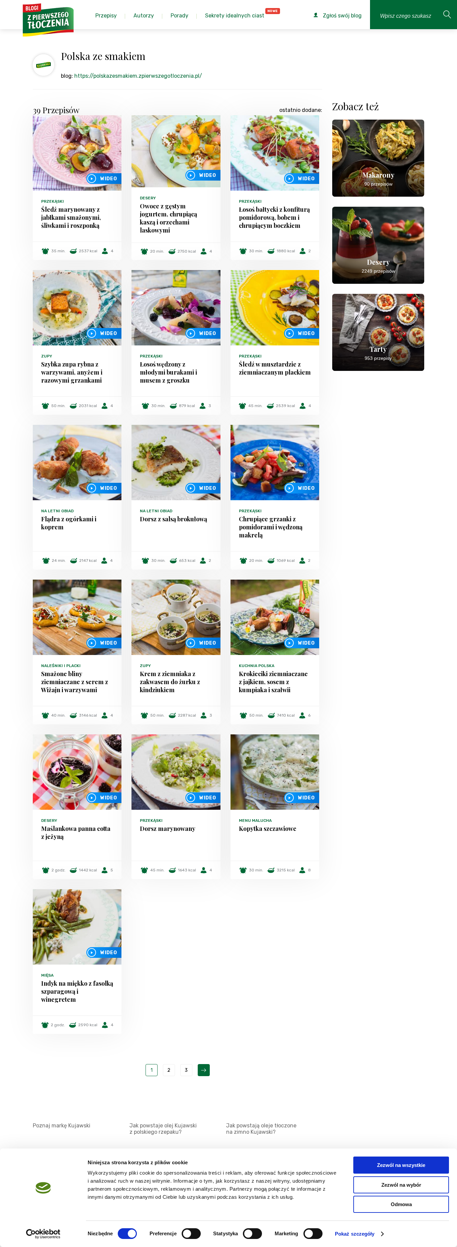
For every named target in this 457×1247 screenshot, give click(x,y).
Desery (148, 198)
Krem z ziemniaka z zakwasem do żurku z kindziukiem (170, 682)
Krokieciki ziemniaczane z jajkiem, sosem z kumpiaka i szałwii (273, 682)
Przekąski (52, 201)
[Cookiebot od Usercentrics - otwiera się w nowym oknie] (43, 1234)
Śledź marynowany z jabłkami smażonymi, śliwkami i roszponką (71, 217)
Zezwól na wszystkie (401, 1165)
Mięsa (47, 975)
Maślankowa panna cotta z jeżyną (75, 833)
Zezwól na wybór (401, 1185)
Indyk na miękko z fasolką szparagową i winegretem (77, 991)
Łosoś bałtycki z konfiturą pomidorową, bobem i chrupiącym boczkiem (274, 217)
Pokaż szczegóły (355, 1234)
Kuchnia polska (256, 665)
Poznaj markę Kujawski (61, 1125)
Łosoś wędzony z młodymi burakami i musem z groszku (168, 372)
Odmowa (401, 1204)
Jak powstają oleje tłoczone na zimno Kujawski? (261, 1128)
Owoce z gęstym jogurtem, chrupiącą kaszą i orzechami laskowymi (168, 218)
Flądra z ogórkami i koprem (68, 523)
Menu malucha (255, 820)
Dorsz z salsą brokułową (173, 519)
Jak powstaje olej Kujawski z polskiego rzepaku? (163, 1128)
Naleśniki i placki (61, 665)
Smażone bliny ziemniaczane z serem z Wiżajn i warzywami (74, 682)
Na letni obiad (57, 511)
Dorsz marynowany (167, 829)
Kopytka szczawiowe (267, 829)
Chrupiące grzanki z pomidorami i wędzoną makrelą (270, 527)
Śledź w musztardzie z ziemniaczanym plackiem (275, 368)
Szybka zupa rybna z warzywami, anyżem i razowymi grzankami (71, 372)
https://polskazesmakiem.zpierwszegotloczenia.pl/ (138, 76)
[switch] (191, 1233)
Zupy (46, 356)
